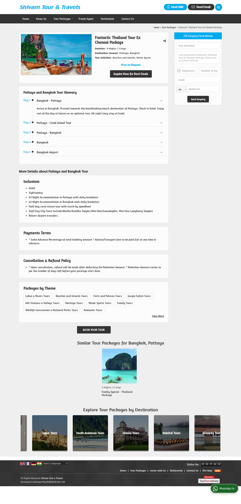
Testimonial (107, 18)
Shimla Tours (120, 433)
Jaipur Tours (39, 433)
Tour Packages (62, 18)
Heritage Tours (74, 303)
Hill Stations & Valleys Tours (42, 303)
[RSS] (218, 470)
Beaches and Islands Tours (72, 296)
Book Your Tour (94, 329)
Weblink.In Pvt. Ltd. (55, 482)
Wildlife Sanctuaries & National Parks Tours (51, 310)
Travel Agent (85, 18)
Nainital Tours (161, 433)
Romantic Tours (93, 310)
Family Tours (124, 303)
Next (216, 433)
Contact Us (127, 18)
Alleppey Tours (202, 433)
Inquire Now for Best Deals (131, 74)
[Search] (218, 7)
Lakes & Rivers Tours (37, 296)
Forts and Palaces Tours (108, 296)
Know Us (41, 18)
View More (158, 316)
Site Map (207, 470)
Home (25, 18)
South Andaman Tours (80, 433)
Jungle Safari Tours (139, 296)
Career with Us (158, 470)
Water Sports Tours (100, 303)
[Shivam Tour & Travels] (50, 7)
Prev (25, 433)
